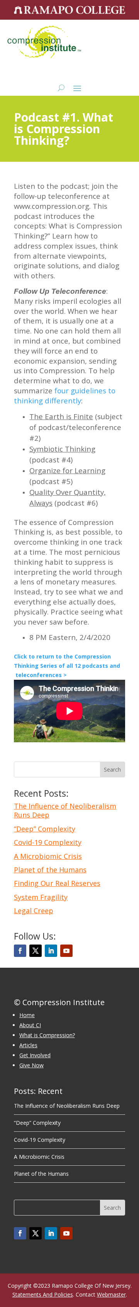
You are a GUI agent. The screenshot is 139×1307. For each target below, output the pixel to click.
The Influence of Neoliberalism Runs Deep (65, 810)
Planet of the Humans (50, 869)
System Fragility (41, 897)
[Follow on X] (35, 951)
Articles (28, 1045)
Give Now (31, 1065)
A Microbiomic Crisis (48, 856)
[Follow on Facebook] (20, 951)
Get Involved (35, 1055)
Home (27, 1015)
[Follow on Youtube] (66, 951)
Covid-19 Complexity (47, 842)
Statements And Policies (42, 1294)
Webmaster (111, 1294)
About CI (30, 1025)
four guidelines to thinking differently (64, 395)
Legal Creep (33, 910)
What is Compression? (47, 1035)
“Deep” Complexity (44, 828)
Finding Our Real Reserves (57, 883)
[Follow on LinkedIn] (51, 951)
